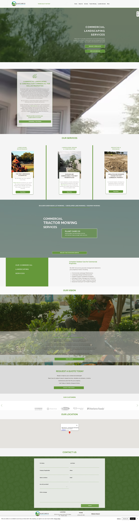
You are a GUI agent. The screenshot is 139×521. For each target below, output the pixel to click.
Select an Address (43, 477)
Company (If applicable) (45, 470)
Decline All (125, 518)
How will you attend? (44, 484)
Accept (132, 518)
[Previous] (1, 405)
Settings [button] (119, 518)
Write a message (43, 492)
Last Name (72, 463)
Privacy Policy (57, 518)
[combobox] (54, 480)
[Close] (137, 519)
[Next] (137, 405)
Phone (71, 470)
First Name (42, 463)
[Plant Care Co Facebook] (137, 13)
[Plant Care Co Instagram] (137, 15)
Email (71, 477)
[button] (86, 4)
